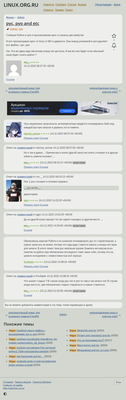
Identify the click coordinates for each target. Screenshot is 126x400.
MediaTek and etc (86, 330)
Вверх (119, 382)
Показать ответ (31, 138)
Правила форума (23, 382)
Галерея (60, 4)
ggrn (26, 200)
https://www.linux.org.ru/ (13, 388)
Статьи (71, 4)
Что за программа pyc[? (90, 340)
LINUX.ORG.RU (21, 5)
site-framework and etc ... (30, 356)
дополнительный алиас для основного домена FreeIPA (24, 90)
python (14, 29)
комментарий (25, 147)
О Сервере (8, 382)
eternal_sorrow (32, 133)
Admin (20, 17)
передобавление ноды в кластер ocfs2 (104, 90)
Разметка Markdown (42, 382)
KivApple (29, 262)
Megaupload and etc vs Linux (93, 350)
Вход (117, 4)
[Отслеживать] (113, 45)
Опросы (48, 10)
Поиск (69, 10)
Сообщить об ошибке (13, 385)
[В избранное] (113, 36)
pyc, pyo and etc (22, 23)
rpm (21, 29)
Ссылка (10, 79)
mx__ (27, 62)
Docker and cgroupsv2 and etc (93, 335)
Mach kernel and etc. (88, 345)
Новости (48, 4)
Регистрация (103, 4)
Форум (82, 4)
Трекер (59, 10)
